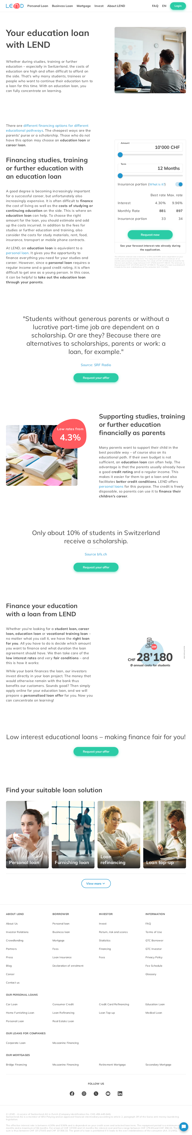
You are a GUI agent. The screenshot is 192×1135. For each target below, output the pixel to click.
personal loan (17, 253)
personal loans (111, 486)
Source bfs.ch (96, 554)
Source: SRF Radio (96, 365)
